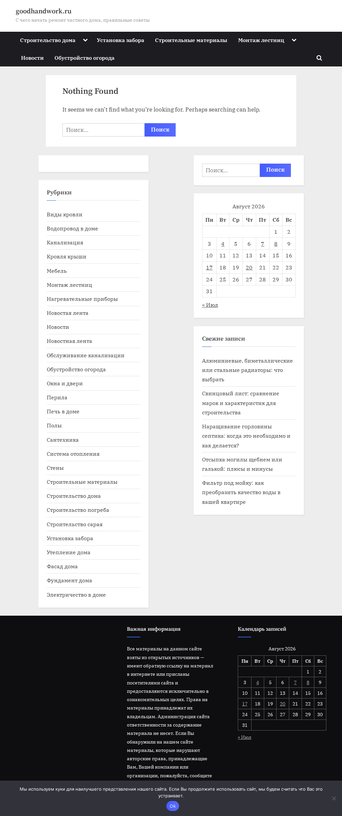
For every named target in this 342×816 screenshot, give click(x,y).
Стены (55, 467)
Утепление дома (69, 552)
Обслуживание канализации (86, 355)
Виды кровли (64, 214)
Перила (57, 397)
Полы (54, 425)
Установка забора (120, 39)
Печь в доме (63, 411)
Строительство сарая (75, 524)
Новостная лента (69, 340)
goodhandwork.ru (43, 11)
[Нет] (333, 798)
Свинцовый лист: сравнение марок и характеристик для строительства (240, 403)
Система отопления (73, 453)
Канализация (65, 242)
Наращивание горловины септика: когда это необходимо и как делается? (246, 436)
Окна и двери (65, 383)
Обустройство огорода (84, 57)
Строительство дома (47, 39)
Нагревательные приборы (82, 298)
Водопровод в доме (72, 228)
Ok (173, 806)
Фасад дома (62, 566)
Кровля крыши (67, 256)
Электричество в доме (76, 594)
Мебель (57, 270)
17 (209, 267)
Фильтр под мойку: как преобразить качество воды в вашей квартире (241, 492)
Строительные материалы (191, 39)
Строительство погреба (78, 509)
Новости (32, 57)
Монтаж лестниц (261, 39)
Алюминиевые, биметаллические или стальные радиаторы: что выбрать (247, 370)
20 (249, 267)
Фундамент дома (69, 580)
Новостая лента (68, 312)
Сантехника (63, 439)
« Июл (210, 304)
